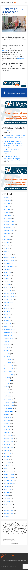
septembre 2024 (9, 266)
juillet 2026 (7, 200)
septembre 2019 (9, 447)
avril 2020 (7, 426)
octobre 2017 (8, 516)
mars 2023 (7, 320)
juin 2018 (7, 492)
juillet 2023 (7, 308)
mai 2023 (6, 314)
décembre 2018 (9, 474)
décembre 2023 (9, 293)
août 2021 (7, 378)
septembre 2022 (9, 338)
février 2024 (8, 287)
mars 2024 (7, 284)
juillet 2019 (7, 453)
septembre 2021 (9, 375)
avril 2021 (7, 390)
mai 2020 (6, 423)
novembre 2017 (9, 513)
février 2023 (8, 323)
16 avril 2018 (5, 14)
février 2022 (8, 360)
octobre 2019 (8, 444)
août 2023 (7, 305)
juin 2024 (7, 275)
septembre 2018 (9, 483)
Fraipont (5, 50)
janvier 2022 (8, 363)
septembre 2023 (9, 302)
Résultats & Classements (16, 93)
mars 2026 (7, 212)
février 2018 (7, 504)
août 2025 (7, 233)
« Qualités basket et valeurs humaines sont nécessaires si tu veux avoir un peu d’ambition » (14, 143)
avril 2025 (7, 245)
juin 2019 (6, 456)
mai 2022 (6, 351)
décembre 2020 (9, 402)
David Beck (20, 58)
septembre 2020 (9, 411)
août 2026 (7, 197)
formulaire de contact (9, 562)
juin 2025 (7, 239)
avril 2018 (7, 498)
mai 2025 (6, 242)
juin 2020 (7, 420)
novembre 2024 (9, 260)
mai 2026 (6, 206)
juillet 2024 (7, 272)
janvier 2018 (7, 507)
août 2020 (7, 414)
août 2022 (7, 342)
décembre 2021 (9, 366)
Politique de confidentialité (9, 566)
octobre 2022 (8, 335)
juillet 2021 (7, 381)
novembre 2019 (9, 441)
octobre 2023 (8, 299)
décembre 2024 (9, 257)
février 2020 (8, 432)
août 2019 (7, 450)
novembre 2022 (9, 332)
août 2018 (7, 486)
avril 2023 (7, 317)
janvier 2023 (8, 326)
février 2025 (7, 251)
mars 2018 (7, 501)
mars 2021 (7, 393)
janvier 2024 (8, 290)
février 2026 (7, 215)
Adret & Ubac (22, 568)
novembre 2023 (9, 296)
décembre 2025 (9, 221)
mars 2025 (7, 248)
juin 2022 (7, 348)
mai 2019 (6, 459)
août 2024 (7, 269)
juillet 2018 (7, 489)
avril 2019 (7, 462)
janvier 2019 (7, 471)
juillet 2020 (7, 417)
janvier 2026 (8, 218)
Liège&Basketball (7, 2)
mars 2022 (7, 357)
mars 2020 (7, 429)
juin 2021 (6, 384)
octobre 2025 (8, 227)
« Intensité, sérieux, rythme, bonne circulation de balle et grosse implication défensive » (13, 158)
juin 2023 (7, 311)
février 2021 (7, 396)
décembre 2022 (9, 329)
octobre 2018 (8, 480)
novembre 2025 (9, 224)
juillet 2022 (7, 345)
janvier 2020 (8, 435)
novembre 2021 (9, 369)
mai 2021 (6, 387)
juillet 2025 (7, 236)
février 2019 (7, 468)
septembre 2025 (9, 230)
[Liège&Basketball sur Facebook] (2, 557)
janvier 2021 (7, 399)
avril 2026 (7, 209)
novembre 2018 (9, 477)
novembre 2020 (9, 405)
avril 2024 (7, 281)
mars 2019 (7, 465)
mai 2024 (6, 278)
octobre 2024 (8, 263)
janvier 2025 (8, 254)
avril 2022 (7, 354)
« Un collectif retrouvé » (11, 131)
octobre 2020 (8, 408)
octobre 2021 (8, 372)
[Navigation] (25, 2)
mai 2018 (6, 495)
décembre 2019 (9, 438)
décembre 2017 (9, 510)
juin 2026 (7, 203)
